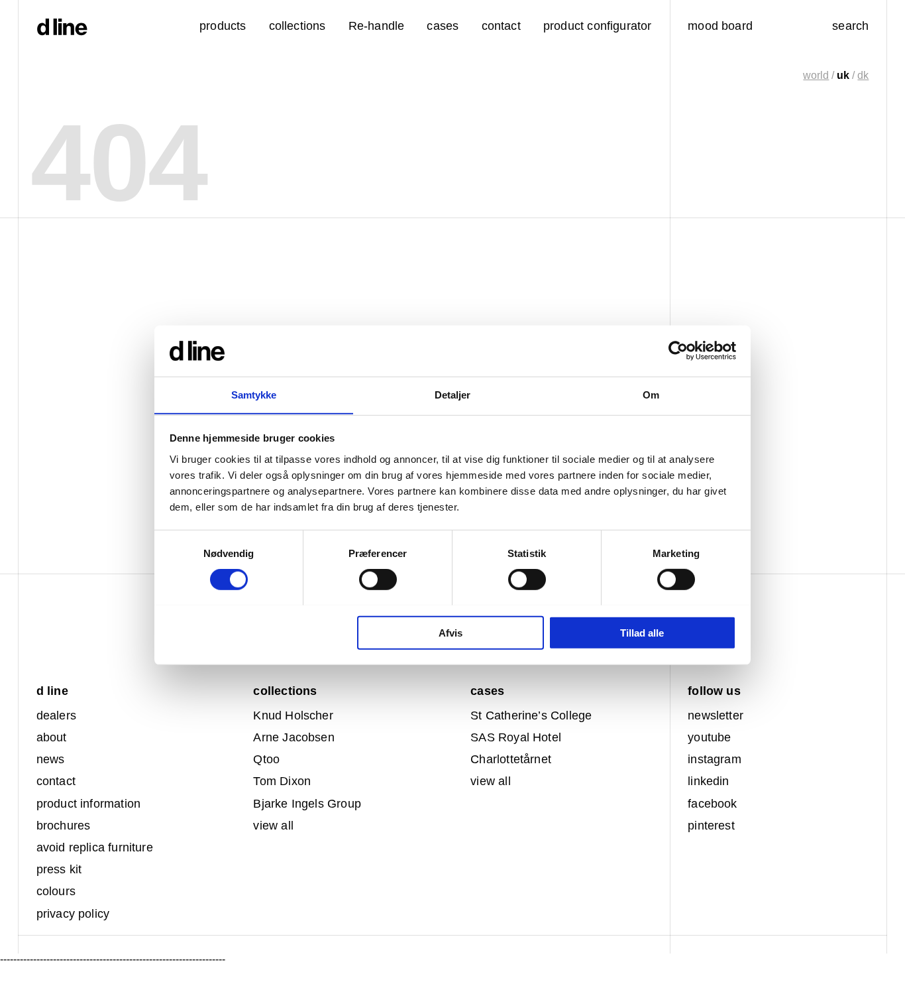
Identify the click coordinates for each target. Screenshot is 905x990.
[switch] (378, 578)
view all (273, 825)
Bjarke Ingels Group (306, 803)
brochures (63, 825)
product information (88, 803)
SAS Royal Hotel (515, 737)
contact (56, 781)
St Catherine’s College (531, 715)
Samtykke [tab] (254, 394)
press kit (59, 869)
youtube (709, 737)
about (51, 737)
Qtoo (266, 759)
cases (442, 25)
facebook (712, 803)
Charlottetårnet (510, 759)
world (816, 75)
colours (56, 891)
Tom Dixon (282, 781)
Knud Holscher (293, 715)
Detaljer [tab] (453, 394)
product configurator (597, 25)
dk (863, 75)
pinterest (711, 825)
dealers (56, 715)
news (50, 759)
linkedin (708, 781)
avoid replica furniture (94, 847)
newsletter (715, 715)
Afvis (450, 632)
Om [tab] (651, 394)
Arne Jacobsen (293, 737)
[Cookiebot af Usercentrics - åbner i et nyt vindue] (678, 351)
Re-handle (376, 25)
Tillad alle (642, 632)
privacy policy (73, 913)
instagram (714, 759)
